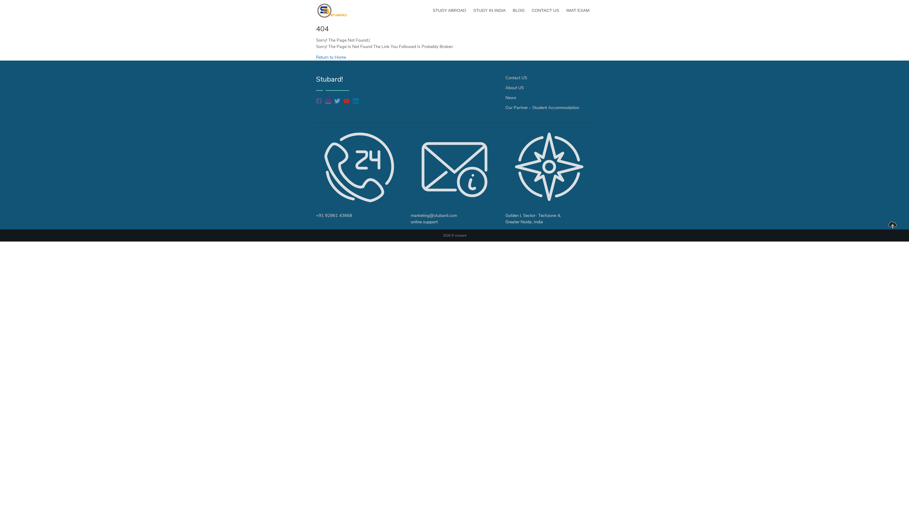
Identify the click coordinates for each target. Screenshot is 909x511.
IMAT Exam (577, 10)
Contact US (545, 10)
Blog (519, 10)
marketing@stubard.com (434, 215)
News (510, 98)
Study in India (489, 10)
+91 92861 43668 (334, 215)
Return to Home (331, 57)
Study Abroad (449, 10)
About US (514, 88)
